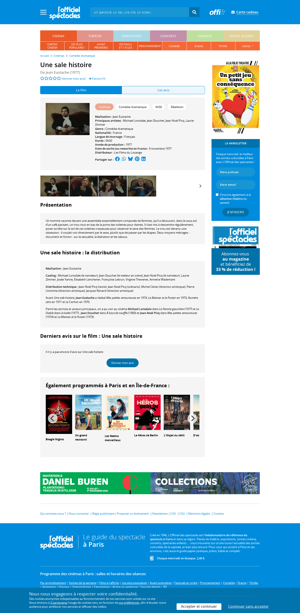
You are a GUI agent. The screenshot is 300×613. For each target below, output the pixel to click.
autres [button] (246, 46)
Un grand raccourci (81, 437)
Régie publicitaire (103, 514)
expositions (131, 36)
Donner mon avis (122, 363)
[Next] (200, 186)
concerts (168, 36)
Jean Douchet (155, 121)
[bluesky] (130, 160)
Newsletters (160, 514)
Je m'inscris (235, 212)
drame (199, 46)
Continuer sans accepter (248, 606)
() (78, 275)
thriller (223, 46)
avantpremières (101, 46)
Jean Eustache (122, 117)
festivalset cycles (125, 46)
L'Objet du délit (174, 435)
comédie (174, 46)
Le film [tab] (81, 90)
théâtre (95, 36)
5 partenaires (58, 603)
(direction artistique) (163, 287)
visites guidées (242, 36)
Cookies (218, 514)
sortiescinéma (52, 46)
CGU (182, 514)
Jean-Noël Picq (175, 121)
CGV (173, 514)
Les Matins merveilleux (113, 438)
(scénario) (124, 287)
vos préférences (129, 603)
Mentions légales (199, 514)
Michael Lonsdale (134, 121)
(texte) (93, 287)
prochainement (150, 46)
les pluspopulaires (77, 46)
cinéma (58, 36)
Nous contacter (79, 514)
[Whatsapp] (124, 160)
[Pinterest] (137, 160)
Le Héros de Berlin (146, 435)
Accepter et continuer (199, 606)
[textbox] (139, 12)
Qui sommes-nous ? (53, 514)
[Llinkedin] (143, 160)
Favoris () (98, 79)
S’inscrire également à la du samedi (235, 199)
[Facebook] (117, 160)
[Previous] (53, 418)
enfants (205, 36)
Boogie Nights (55, 439)
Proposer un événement (133, 514)
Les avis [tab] (163, 90)
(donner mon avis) (74, 79)
